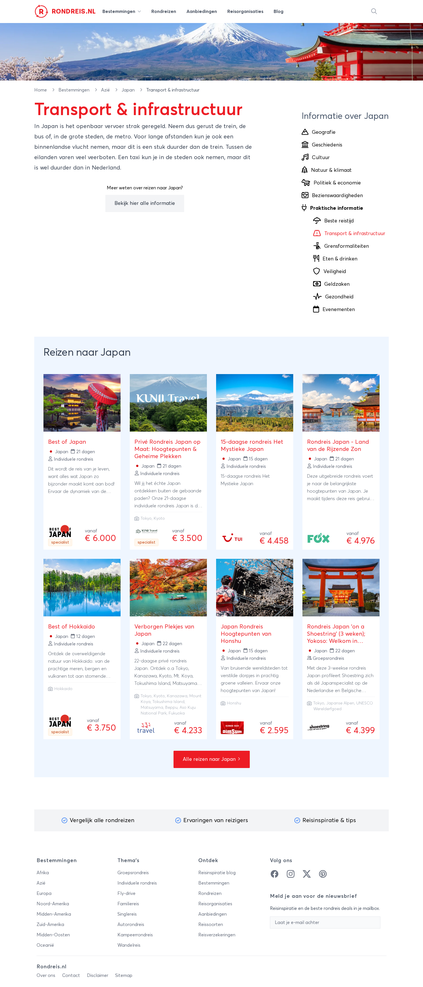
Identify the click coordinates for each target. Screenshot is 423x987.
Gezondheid (339, 297)
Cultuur (321, 157)
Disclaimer (97, 975)
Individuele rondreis (137, 883)
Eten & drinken (340, 259)
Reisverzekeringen (216, 935)
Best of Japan (67, 442)
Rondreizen (210, 893)
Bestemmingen (74, 90)
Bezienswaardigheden (337, 195)
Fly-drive (126, 893)
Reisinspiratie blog (217, 872)
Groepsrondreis (133, 872)
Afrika (43, 872)
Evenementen (339, 309)
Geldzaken (337, 284)
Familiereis (128, 904)
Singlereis (127, 914)
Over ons (46, 975)
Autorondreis (130, 924)
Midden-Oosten (53, 935)
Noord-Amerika (53, 904)
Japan (128, 90)
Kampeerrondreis (135, 935)
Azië (106, 90)
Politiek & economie (337, 183)
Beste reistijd (339, 221)
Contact (71, 975)
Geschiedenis (327, 145)
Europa (44, 893)
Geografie (324, 132)
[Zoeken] (374, 11)
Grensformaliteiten (346, 246)
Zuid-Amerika (50, 924)
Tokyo (146, 519)
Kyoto (159, 519)
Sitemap (123, 975)
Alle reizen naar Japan (210, 759)
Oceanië (45, 945)
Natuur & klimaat (331, 170)
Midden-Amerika (54, 914)
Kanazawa (177, 696)
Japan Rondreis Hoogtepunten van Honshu (246, 634)
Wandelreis (128, 945)
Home (41, 90)
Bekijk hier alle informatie (145, 203)
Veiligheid (334, 271)
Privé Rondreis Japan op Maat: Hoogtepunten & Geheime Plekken (167, 449)
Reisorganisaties (215, 904)
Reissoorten (210, 924)
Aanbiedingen (212, 914)
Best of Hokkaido (71, 627)
